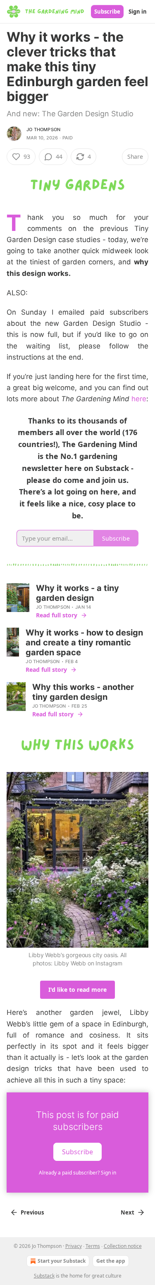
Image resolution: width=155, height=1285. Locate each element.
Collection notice (123, 1246)
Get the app (110, 1260)
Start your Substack (62, 1260)
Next (127, 1212)
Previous (32, 1212)
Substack (44, 1275)
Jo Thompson (43, 129)
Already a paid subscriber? (77, 1172)
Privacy (73, 1246)
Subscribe (107, 11)
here (138, 399)
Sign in (138, 11)
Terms (93, 1246)
